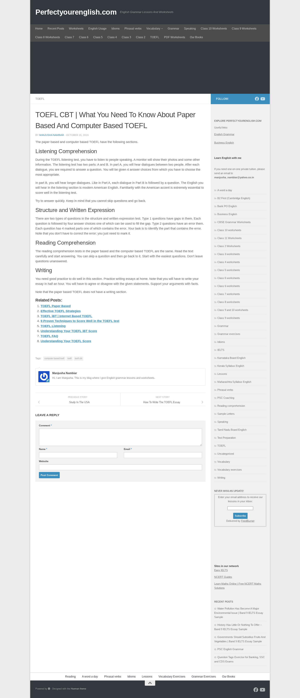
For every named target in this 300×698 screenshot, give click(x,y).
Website (43, 461)
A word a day (224, 190)
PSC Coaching (225, 397)
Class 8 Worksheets (47, 37)
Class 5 (98, 37)
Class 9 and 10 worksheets (232, 309)
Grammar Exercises (203, 676)
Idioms (115, 28)
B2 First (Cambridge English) (233, 198)
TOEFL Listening (53, 326)
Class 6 (83, 37)
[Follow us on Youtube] (262, 99)
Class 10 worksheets (229, 230)
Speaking (190, 28)
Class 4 (112, 37)
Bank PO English (227, 206)
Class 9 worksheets (228, 317)
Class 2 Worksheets (228, 246)
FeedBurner (248, 520)
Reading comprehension (231, 405)
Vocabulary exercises (229, 469)
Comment (45, 425)
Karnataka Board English (231, 357)
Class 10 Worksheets (214, 28)
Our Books (196, 37)
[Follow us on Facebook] (257, 99)
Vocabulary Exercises (172, 676)
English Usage (97, 28)
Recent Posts (56, 28)
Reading (70, 676)
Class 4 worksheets (228, 262)
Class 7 (69, 37)
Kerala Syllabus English (230, 365)
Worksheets (76, 28)
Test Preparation (226, 437)
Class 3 (126, 37)
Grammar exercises (228, 333)
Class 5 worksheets (228, 270)
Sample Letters (226, 413)
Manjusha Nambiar (51, 135)
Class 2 (140, 37)
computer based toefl (54, 358)
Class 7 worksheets (228, 293)
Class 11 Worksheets (229, 238)
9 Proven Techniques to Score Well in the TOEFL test (80, 321)
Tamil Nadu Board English (232, 429)
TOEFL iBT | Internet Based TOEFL (66, 316)
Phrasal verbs (132, 28)
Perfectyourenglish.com (75, 12)
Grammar (173, 28)
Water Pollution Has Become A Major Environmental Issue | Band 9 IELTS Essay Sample (238, 612)
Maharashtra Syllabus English (234, 381)
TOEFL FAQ (49, 336)
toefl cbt (78, 358)
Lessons (222, 373)
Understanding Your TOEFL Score (66, 341)
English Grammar (224, 134)
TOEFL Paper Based (56, 306)
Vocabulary (153, 28)
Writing (221, 477)
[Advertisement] (150, 67)
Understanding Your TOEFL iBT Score (69, 331)
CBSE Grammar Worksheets (234, 222)
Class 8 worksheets (228, 301)
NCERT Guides (223, 576)
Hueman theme (78, 688)
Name (43, 449)
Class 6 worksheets (228, 278)
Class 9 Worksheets (244, 28)
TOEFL (154, 37)
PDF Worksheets (174, 37)
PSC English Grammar (230, 649)
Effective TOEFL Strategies (61, 311)
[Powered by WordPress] (49, 689)
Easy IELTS (221, 570)
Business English (224, 142)
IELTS (220, 349)
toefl (70, 358)
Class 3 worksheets (228, 254)
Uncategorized (225, 453)
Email (128, 449)
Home (39, 28)
